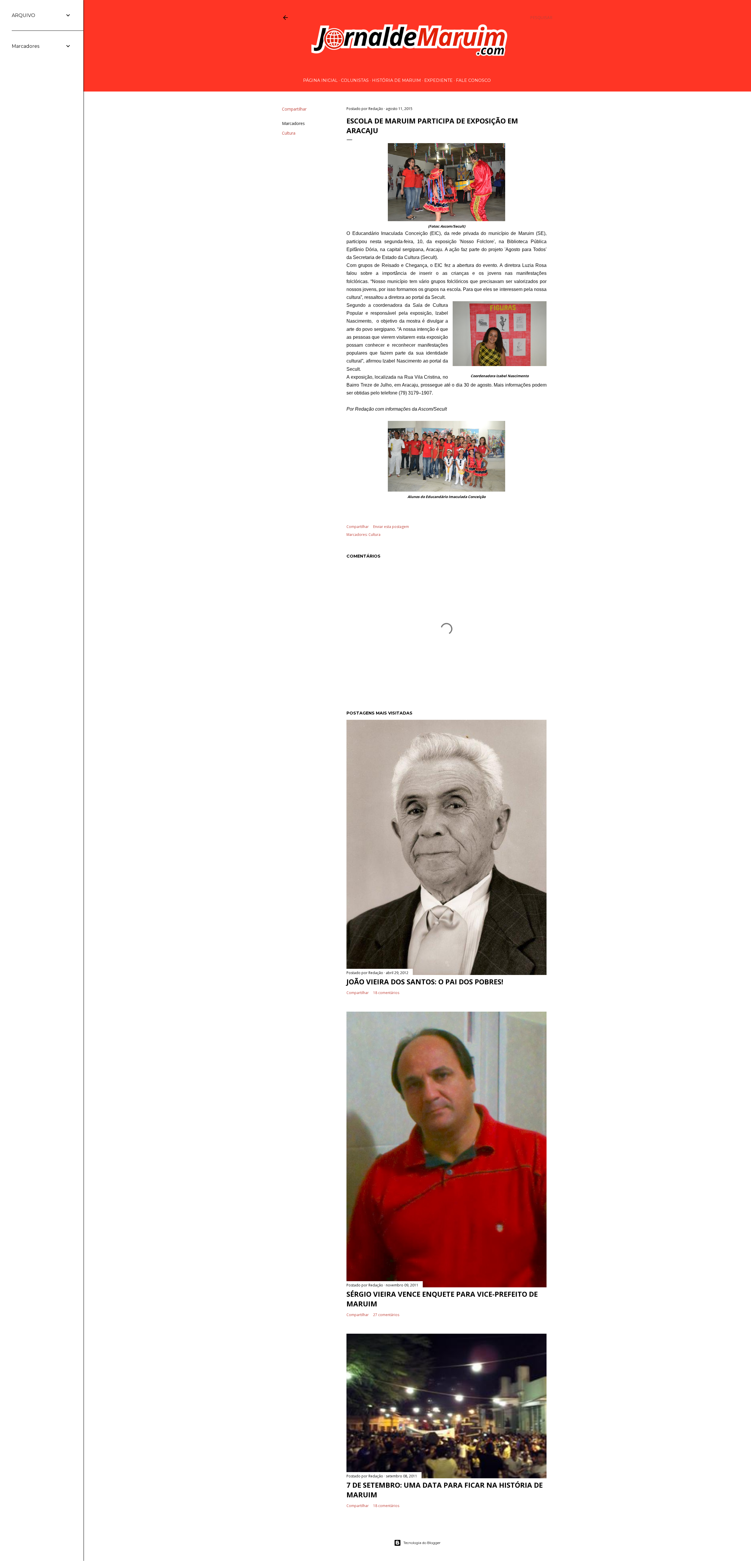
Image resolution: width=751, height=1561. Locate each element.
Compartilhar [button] (294, 109)
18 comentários (386, 992)
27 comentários (386, 1314)
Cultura (288, 133)
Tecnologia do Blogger (422, 1542)
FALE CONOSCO (473, 80)
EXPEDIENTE (438, 80)
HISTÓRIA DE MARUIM (396, 80)
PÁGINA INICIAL (320, 80)
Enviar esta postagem (391, 526)
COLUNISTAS (355, 80)
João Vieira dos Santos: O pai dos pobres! (424, 981)
